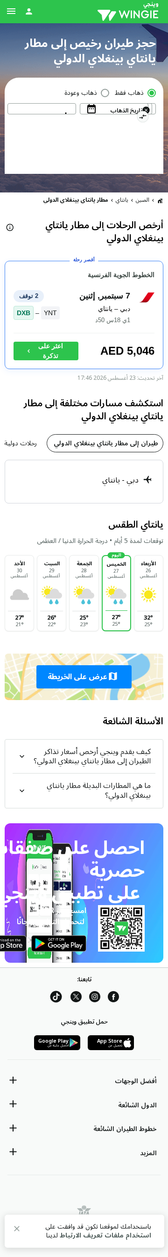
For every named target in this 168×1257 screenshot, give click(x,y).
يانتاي (122, 200)
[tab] (105, 443)
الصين (142, 200)
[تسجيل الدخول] (29, 11)
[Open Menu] (11, 11)
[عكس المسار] (142, 118)
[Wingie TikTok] (56, 998)
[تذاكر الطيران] (160, 200)
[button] (84, 677)
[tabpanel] (84, 481)
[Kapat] (16, 1230)
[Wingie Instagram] (94, 998)
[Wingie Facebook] (113, 998)
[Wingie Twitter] (76, 998)
